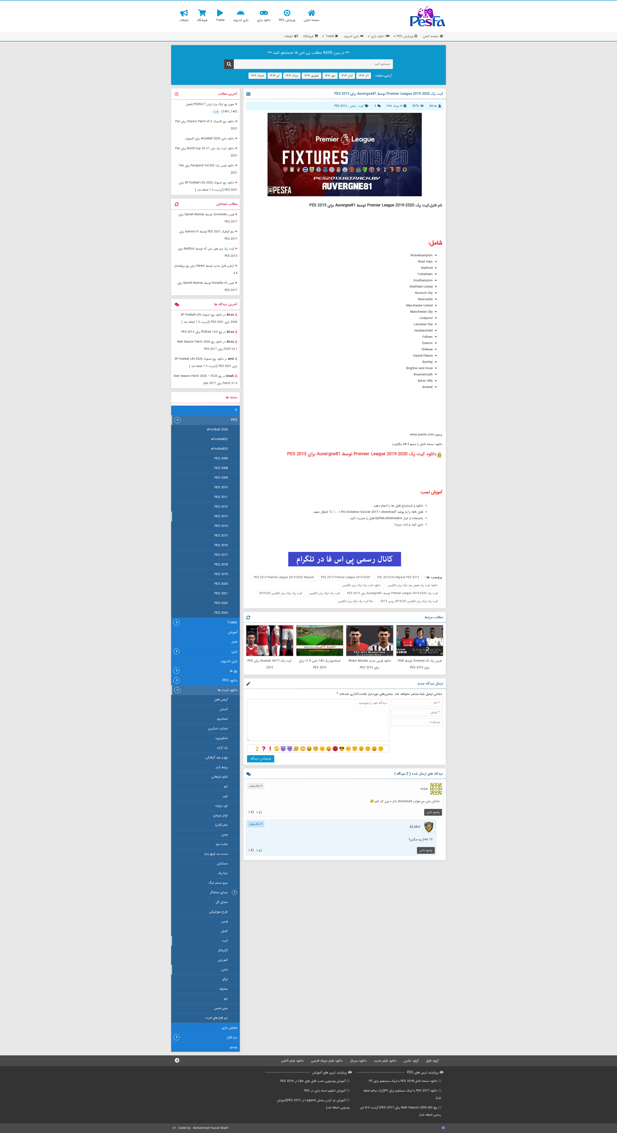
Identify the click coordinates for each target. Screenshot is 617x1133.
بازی (234, 651)
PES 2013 (340, 106)
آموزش (232, 632)
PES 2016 (221, 545)
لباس (353, 106)
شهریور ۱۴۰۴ (311, 75)
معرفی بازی (229, 1027)
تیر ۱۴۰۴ (275, 75)
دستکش (222, 863)
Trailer (232, 622)
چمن (224, 834)
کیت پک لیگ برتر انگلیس (324, 593)
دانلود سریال (358, 1060)
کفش (224, 931)
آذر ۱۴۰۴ (364, 75)
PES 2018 (221, 564)
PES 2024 (221, 612)
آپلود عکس (411, 1060)
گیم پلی (223, 960)
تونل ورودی (220, 815)
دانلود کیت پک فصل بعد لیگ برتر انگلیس (413, 585)
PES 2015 (221, 535)
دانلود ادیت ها (227, 690)
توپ (225, 796)
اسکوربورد (221, 738)
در (209, 318)
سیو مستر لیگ (218, 882)
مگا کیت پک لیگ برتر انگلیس (355, 601)
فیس (224, 921)
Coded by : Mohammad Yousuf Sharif (202, 1128)
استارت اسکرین (218, 728)
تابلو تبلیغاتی (219, 776)
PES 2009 (221, 477)
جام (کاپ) (221, 825)
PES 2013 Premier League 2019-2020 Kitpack (284, 577)
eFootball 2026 (217, 429)
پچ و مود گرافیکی (216, 757)
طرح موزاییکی (218, 911)
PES (234, 420)
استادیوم (222, 718)
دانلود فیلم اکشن (292, 1060)
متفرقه (224, 988)
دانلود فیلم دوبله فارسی (327, 1060)
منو (226, 998)
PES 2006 (221, 458)
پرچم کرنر (222, 767)
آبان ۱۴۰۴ (347, 75)
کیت (360, 106)
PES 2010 (221, 487)
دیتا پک (223, 873)
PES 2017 (221, 554)
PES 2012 (221, 506)
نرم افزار (232, 1037)
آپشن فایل (221, 699)
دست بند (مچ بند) (216, 853)
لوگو (225, 979)
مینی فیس (221, 1008)
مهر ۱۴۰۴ (330, 75)
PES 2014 (221, 526)
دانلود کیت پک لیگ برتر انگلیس (361, 585)
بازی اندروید (229, 661)
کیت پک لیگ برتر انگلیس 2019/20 (280, 593)
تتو (226, 786)
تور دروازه (221, 805)
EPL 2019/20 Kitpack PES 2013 (398, 577)
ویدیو (233, 1047)
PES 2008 (221, 468)
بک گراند (222, 747)
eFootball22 (219, 439)
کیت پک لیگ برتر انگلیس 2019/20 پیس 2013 (409, 601)
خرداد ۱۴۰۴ (257, 75)
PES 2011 (221, 497)
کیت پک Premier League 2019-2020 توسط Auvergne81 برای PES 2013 (392, 593)
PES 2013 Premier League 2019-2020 (345, 577)
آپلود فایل (432, 1060)
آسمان (224, 709)
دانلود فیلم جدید (385, 1060)
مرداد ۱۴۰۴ (292, 75)
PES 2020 (221, 583)
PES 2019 (221, 574)
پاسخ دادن (433, 812)
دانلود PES (229, 680)
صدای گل (222, 902)
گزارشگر (223, 950)
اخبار (234, 642)
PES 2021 (221, 593)
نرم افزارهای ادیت (216, 1017)
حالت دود (221, 844)
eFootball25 (219, 448)
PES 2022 (221, 603)
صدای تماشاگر (219, 892)
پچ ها (233, 670)
